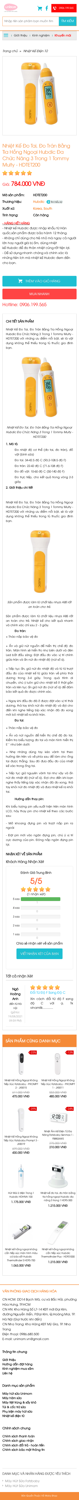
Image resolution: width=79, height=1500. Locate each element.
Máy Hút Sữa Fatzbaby (22, 1481)
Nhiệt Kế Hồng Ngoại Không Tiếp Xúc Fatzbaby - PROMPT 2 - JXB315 (21, 1084)
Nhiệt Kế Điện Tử (35, 51)
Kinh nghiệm (41, 35)
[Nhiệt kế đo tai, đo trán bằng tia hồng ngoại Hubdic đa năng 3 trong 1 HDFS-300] (58, 1176)
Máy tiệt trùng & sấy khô (19, 1402)
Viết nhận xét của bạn (39, 954)
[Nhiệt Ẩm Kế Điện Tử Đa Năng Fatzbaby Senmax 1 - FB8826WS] (58, 1117)
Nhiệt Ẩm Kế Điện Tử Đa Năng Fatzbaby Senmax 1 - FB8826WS (58, 1135)
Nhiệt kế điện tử (13, 1416)
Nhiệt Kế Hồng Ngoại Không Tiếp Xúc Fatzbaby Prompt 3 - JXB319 (21, 1140)
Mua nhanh (39, 294)
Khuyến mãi (63, 35)
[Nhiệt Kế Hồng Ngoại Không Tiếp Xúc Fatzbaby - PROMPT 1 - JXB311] (58, 1063)
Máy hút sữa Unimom (17, 1394)
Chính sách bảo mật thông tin (23, 1450)
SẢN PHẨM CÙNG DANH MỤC (33, 1041)
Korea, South (42, 208)
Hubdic (38, 202)
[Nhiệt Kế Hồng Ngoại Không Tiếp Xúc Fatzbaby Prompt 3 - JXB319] (21, 1120)
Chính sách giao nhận (18, 1441)
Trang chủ (10, 51)
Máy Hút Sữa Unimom (21, 1486)
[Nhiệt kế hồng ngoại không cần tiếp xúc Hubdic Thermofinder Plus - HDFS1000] (58, 1232)
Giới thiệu (20, 35)
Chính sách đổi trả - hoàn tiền (23, 1445)
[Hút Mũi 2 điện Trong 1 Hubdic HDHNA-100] (21, 1176)
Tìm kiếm (67, 21)
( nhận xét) (36, 894)
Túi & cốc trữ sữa (14, 1407)
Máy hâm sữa (12, 1398)
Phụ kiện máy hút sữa (17, 1412)
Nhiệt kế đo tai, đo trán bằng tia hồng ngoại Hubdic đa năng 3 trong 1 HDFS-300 (58, 1197)
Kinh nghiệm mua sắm (18, 1369)
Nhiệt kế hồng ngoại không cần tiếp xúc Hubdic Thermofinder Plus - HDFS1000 (58, 1253)
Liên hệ (7, 1373)
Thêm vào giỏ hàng (42, 281)
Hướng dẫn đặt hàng (17, 1364)
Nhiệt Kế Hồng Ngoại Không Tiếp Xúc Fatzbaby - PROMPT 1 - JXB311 (58, 1084)
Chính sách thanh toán (18, 1436)
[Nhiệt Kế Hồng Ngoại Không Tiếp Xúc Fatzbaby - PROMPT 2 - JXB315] (21, 1063)
